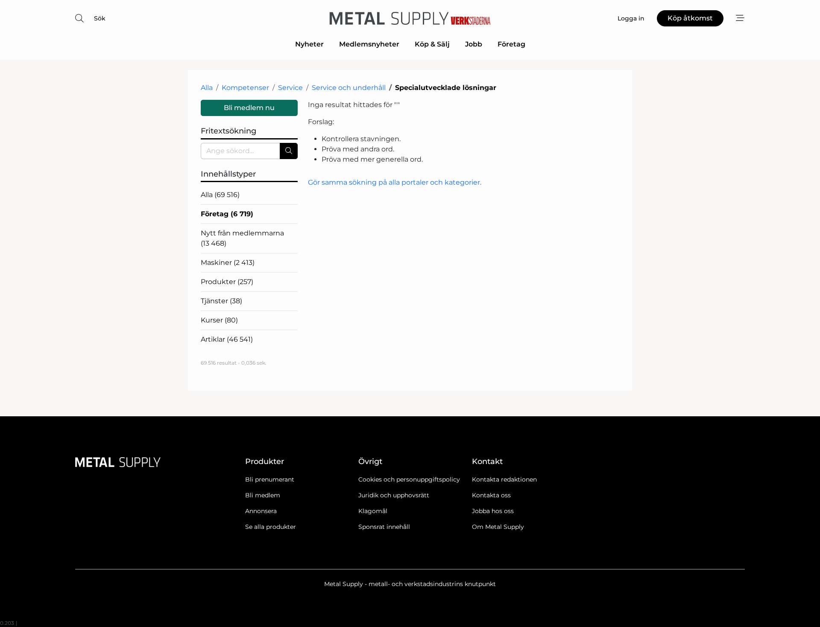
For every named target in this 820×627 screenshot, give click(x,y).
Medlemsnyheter (369, 44)
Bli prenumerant (269, 479)
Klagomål (372, 511)
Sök (99, 18)
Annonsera (261, 511)
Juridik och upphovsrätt (393, 495)
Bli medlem (262, 495)
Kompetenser (245, 88)
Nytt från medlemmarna (242, 238)
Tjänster (221, 301)
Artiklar (227, 339)
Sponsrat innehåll (384, 527)
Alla (207, 88)
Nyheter (309, 44)
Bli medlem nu (249, 108)
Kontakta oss (491, 495)
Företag (511, 44)
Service (290, 88)
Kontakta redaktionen (504, 479)
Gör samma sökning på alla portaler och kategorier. (394, 182)
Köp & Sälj (432, 44)
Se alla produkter (270, 527)
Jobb (473, 44)
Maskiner (228, 262)
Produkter (227, 282)
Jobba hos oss (493, 511)
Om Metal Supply (498, 527)
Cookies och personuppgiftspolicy (409, 479)
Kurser (219, 320)
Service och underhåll (349, 88)
